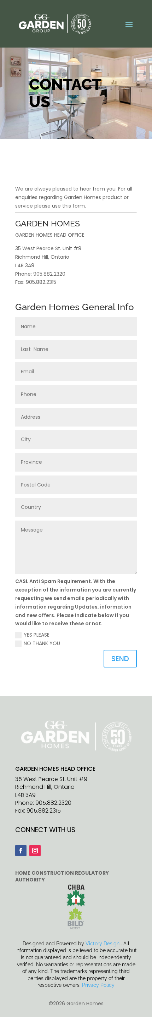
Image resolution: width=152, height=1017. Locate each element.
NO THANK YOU (42, 643)
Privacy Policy (98, 985)
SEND (120, 659)
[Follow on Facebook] (21, 850)
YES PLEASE (36, 634)
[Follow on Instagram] (35, 850)
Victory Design (102, 943)
